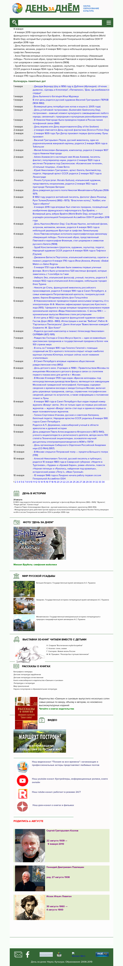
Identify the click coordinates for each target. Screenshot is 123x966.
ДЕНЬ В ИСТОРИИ (34, 493)
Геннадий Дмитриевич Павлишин (65, 867)
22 (64, 481)
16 (47, 481)
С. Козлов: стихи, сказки (56, 649)
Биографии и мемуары (23, 672)
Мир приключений (21, 686)
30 (90, 481)
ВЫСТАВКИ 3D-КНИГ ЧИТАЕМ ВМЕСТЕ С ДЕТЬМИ (54, 639)
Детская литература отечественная (28, 678)
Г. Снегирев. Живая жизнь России (61, 651)
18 (52, 481)
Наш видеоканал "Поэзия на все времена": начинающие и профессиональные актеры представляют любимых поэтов (65, 763)
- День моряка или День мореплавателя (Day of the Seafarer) (66, 126)
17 (50, 481)
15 (44, 481)
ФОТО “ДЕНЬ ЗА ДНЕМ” (38, 522)
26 (77, 481)
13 (39, 481)
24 (70, 481)
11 (34, 481)
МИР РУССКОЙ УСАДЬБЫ (38, 576)
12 (36, 481)
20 (58, 481)
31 (94, 481)
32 (96, 481)
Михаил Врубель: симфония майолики (35, 564)
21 (61, 481)
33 (100, 481)
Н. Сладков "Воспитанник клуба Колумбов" (64, 646)
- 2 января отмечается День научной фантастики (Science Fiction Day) (71, 129)
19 (55, 481)
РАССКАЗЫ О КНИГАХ (36, 666)
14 (42, 481)
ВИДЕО (52, 720)
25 (74, 481)
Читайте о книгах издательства (56, 708)
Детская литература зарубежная (27, 675)
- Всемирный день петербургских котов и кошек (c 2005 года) (66, 106)
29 (87, 481)
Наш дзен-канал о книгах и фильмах (53, 805)
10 (31, 481)
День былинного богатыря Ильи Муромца (56, 96)
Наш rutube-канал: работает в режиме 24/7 (56, 792)
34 (103, 481)
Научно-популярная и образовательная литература (35, 689)
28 (83, 481)
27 (80, 481)
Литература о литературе (24, 683)
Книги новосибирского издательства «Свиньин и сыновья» (38, 680)
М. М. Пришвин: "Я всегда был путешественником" (67, 654)
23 (67, 481)
